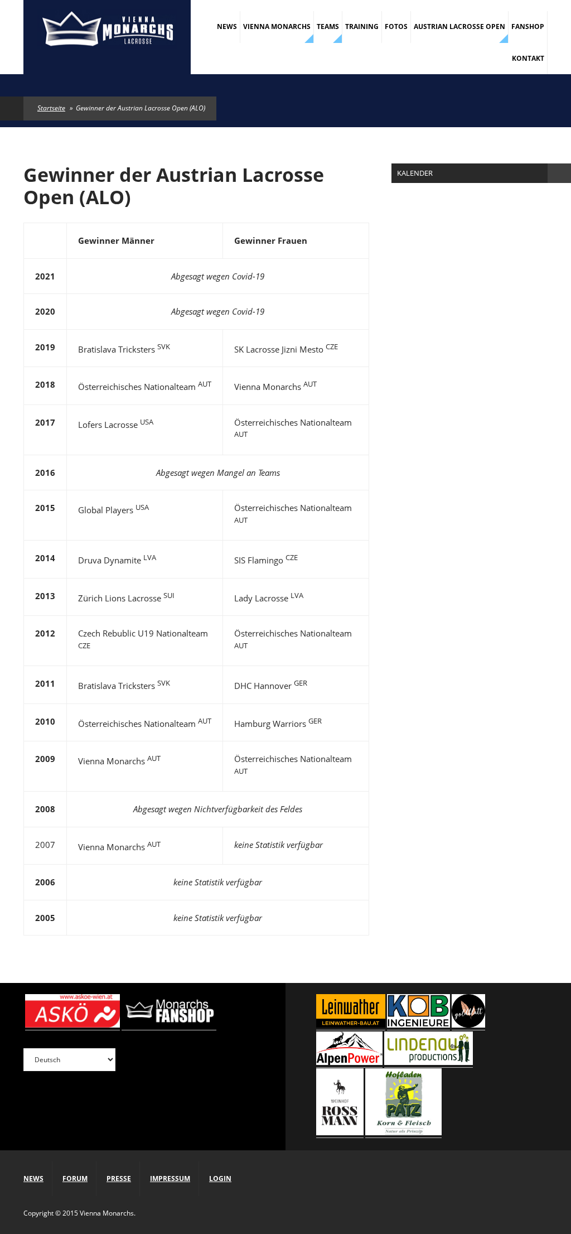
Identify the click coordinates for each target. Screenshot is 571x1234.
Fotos (396, 26)
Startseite (51, 108)
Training (362, 26)
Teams (328, 26)
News (227, 26)
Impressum (170, 1178)
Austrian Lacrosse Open (459, 26)
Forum (75, 1178)
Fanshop (527, 26)
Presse (119, 1178)
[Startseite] (107, 30)
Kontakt (528, 58)
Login (220, 1178)
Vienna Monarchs (277, 26)
